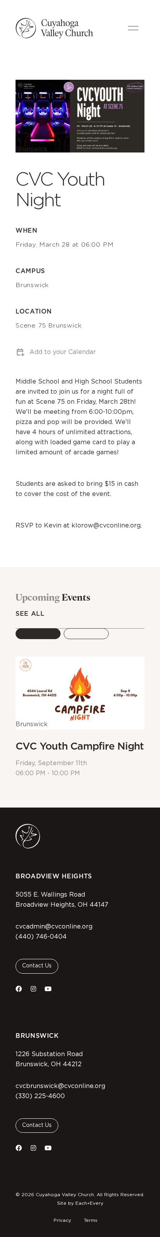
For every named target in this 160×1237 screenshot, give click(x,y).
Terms (90, 1220)
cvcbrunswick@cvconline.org (60, 1086)
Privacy (62, 1220)
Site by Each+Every (80, 1203)
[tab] (38, 633)
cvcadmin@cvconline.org (54, 926)
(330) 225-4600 (40, 1096)
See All (30, 613)
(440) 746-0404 (41, 937)
